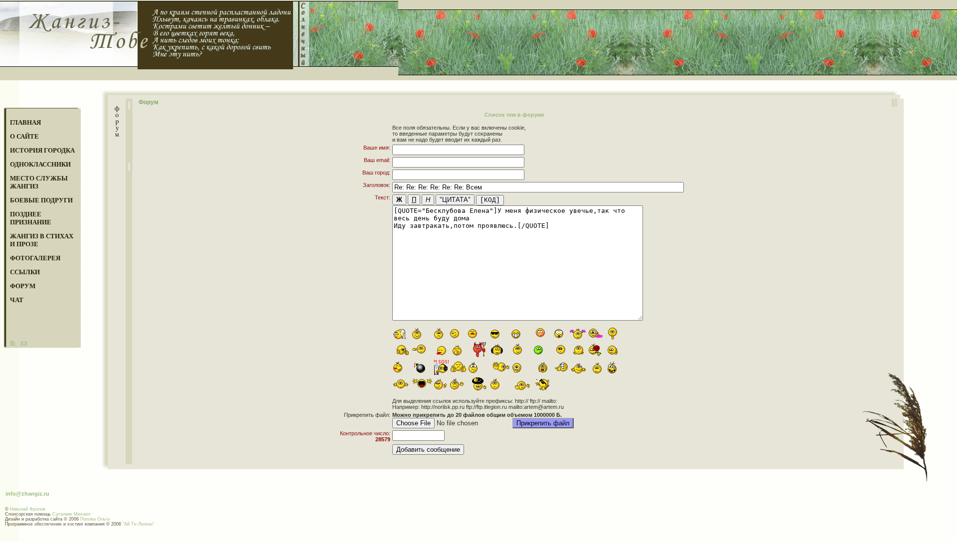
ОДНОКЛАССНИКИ (40, 164)
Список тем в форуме (514, 115)
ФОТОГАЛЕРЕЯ (35, 258)
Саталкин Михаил (71, 514)
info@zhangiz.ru (27, 494)
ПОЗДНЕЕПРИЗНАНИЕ (30, 218)
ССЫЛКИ (25, 272)
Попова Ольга (95, 519)
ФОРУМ (22, 286)
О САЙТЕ (24, 136)
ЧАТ (16, 300)
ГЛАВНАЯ (25, 122)
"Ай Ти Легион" (138, 524)
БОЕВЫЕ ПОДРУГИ (41, 200)
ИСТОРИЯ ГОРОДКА (42, 150)
